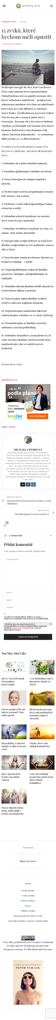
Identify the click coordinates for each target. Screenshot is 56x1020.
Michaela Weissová (13, 44)
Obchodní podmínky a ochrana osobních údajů (28, 921)
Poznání (5, 22)
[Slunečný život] (28, 5)
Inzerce (28, 906)
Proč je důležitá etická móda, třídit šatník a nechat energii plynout (12, 810)
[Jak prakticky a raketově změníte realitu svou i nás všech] (14, 731)
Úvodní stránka (28, 890)
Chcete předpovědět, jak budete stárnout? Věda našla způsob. (13, 712)
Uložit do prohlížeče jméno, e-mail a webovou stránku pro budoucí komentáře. (26, 618)
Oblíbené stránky (28, 911)
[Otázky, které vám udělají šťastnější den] (42, 731)
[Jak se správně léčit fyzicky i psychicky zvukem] (14, 762)
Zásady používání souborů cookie (28, 916)
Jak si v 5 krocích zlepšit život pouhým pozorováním (12, 681)
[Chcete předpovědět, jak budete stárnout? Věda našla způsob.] (14, 698)
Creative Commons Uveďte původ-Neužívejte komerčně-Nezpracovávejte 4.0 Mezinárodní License (28, 946)
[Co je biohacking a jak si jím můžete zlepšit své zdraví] (42, 667)
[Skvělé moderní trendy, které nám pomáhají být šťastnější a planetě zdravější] (42, 698)
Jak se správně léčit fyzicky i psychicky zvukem (10, 777)
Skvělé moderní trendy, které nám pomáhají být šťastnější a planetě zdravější (41, 714)
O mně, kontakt (28, 895)
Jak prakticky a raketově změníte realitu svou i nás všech (13, 746)
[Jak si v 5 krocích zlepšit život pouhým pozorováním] (14, 667)
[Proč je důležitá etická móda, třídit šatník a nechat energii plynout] (14, 796)
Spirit (13, 22)
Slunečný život (28, 861)
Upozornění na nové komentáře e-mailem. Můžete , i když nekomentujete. (25, 628)
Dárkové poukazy (28, 901)
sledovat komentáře (23, 628)
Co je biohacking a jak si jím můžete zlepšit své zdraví (41, 681)
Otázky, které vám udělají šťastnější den (40, 745)
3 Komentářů (15, 535)
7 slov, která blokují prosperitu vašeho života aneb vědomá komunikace (41, 778)
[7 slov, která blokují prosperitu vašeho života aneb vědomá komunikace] (42, 762)
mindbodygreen (9, 379)
